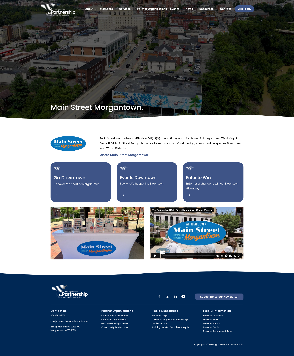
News (189, 9)
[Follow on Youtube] (183, 296)
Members (106, 9)
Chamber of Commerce (114, 315)
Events (174, 9)
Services (125, 9)
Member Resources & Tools (217, 331)
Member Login (160, 315)
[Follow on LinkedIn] (175, 296)
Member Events (211, 323)
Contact (225, 9)
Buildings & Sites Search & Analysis (170, 327)
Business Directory (213, 315)
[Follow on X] (167, 296)
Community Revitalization (115, 327)
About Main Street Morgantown (124, 155)
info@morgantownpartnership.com (70, 321)
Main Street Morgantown (114, 323)
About (89, 9)
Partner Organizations (152, 9)
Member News (210, 319)
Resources (206, 9)
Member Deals (211, 327)
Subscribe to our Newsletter (219, 297)
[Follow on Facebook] (159, 296)
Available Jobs (159, 323)
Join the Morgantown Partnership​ (170, 319)
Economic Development (114, 319)
